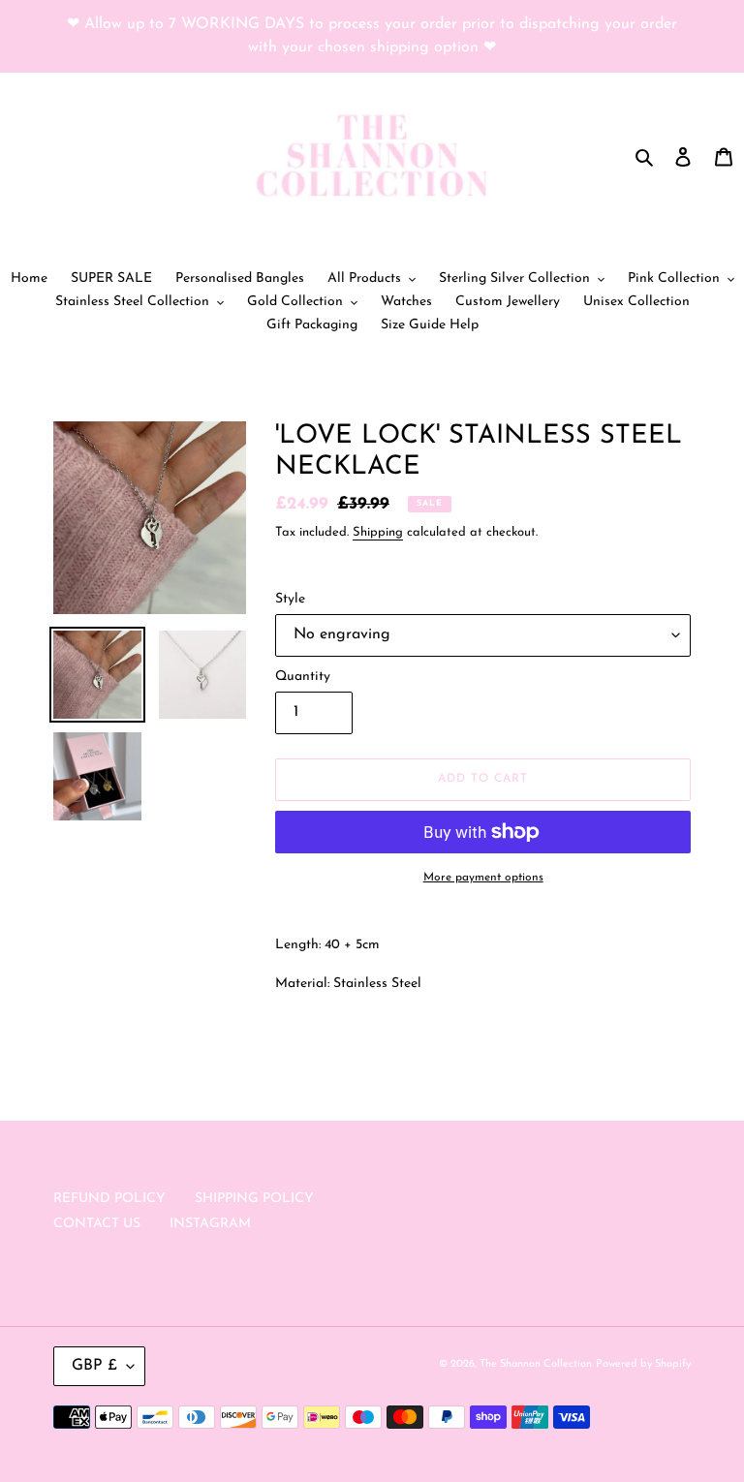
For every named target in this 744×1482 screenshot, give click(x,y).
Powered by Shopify (643, 1364)
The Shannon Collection (536, 1364)
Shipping (378, 532)
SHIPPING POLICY (254, 1198)
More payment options (483, 877)
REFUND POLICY (109, 1198)
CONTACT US (96, 1224)
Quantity (302, 676)
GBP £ (94, 1366)
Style (290, 599)
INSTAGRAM (210, 1224)
